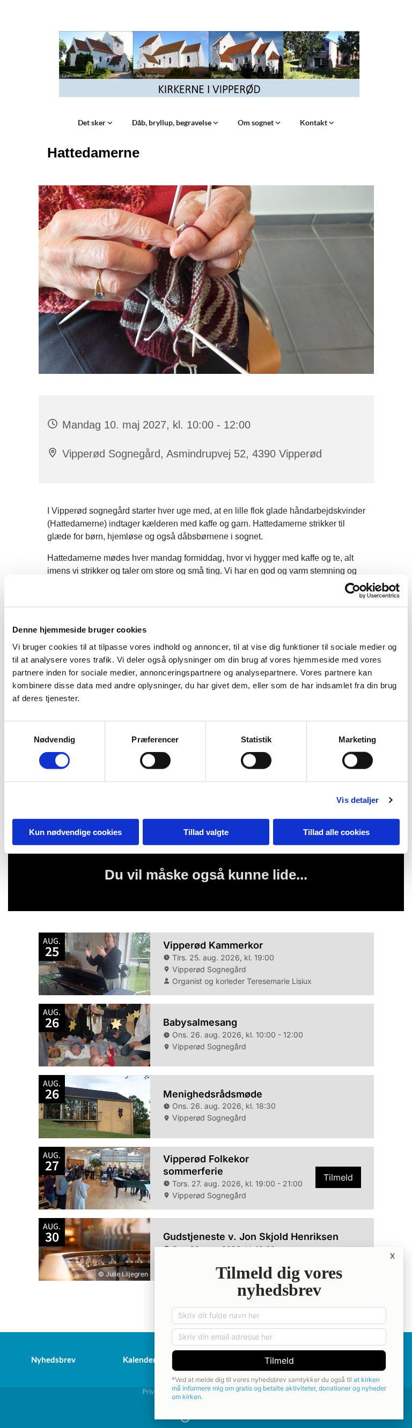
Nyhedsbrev (53, 1359)
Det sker (92, 122)
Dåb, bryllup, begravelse (172, 122)
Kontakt (314, 122)
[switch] (155, 760)
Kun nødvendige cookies (75, 831)
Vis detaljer (357, 800)
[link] (95, 122)
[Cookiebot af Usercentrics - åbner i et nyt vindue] (353, 591)
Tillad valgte (206, 831)
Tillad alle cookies (336, 831)
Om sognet (256, 122)
